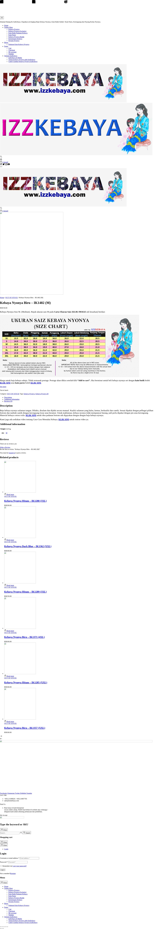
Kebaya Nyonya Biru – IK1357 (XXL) (24, 728)
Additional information (11, 399)
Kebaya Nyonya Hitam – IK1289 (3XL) (25, 591)
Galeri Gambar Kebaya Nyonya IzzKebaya (22, 61)
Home (6, 25)
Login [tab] (6, 849)
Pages (6, 46)
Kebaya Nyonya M (42, 394)
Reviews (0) (8, 401)
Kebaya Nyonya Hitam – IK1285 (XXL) (25, 682)
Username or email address (9, 858)
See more (3, 387)
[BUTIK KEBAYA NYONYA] (63, 206)
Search (27, 833)
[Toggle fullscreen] (5, 926)
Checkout (11, 50)
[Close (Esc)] (1, 926)
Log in (3, 870)
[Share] (3, 926)
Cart (9, 48)
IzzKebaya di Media (15, 58)
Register (13, 873)
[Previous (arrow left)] (1, 928)
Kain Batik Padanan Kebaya (17, 33)
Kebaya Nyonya (13, 29)
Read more (10, 494)
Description (8, 397)
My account (12, 52)
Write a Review (5, 447)
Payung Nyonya (13, 41)
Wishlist (11, 54)
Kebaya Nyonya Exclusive (17, 31)
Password (4, 862)
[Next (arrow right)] (3, 928)
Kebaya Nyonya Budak (16, 37)
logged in (12, 453)
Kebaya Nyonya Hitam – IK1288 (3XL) (25, 500)
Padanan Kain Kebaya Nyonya (18, 44)
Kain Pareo (12, 35)
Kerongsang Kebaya (15, 39)
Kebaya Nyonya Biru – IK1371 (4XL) (24, 637)
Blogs (6, 42)
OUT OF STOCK (11, 297)
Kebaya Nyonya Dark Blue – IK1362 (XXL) (27, 546)
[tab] (79, 397)
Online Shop (8, 27)
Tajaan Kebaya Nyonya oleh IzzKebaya (21, 59)
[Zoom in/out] (7, 926)
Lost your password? (20, 866)
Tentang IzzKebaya (10, 56)
